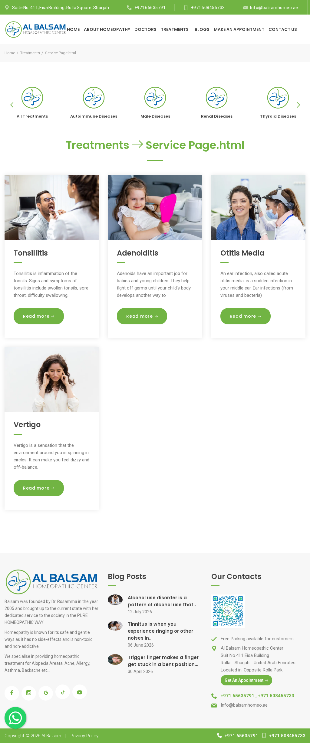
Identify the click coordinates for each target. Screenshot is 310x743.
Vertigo (27, 425)
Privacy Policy (84, 735)
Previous (12, 105)
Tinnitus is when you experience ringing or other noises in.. (160, 631)
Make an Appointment (239, 29)
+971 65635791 (150, 7)
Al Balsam (51, 735)
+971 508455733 (208, 7)
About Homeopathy (107, 29)
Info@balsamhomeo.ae (274, 7)
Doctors (145, 29)
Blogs (202, 29)
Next (298, 105)
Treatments (175, 29)
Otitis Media (242, 253)
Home (73, 29)
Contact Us (283, 29)
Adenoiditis (137, 253)
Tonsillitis (31, 253)
